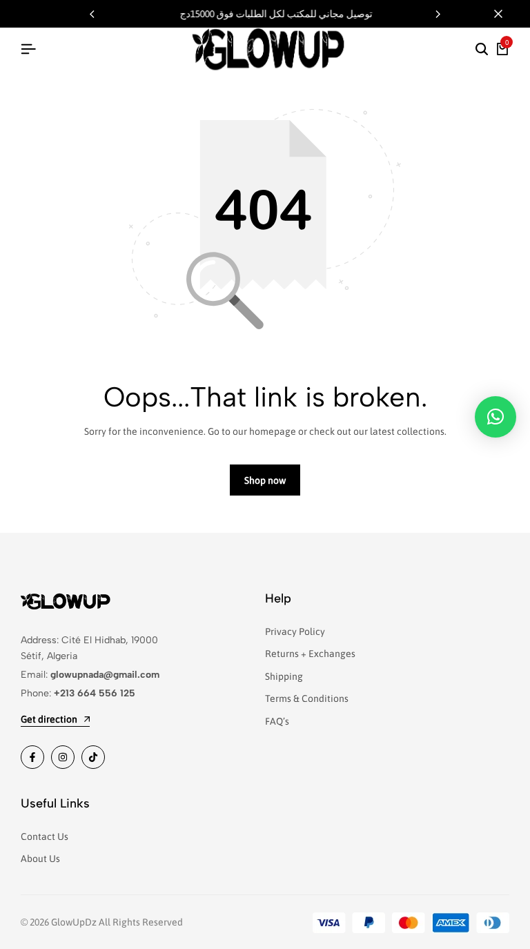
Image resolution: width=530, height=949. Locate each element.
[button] (438, 14)
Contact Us (44, 836)
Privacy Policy (295, 631)
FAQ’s (277, 721)
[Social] (32, 757)
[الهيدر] (28, 49)
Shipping (284, 676)
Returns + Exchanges (310, 653)
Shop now (265, 480)
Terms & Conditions (307, 698)
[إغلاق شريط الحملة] (505, 14)
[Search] (481, 49)
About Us (40, 858)
